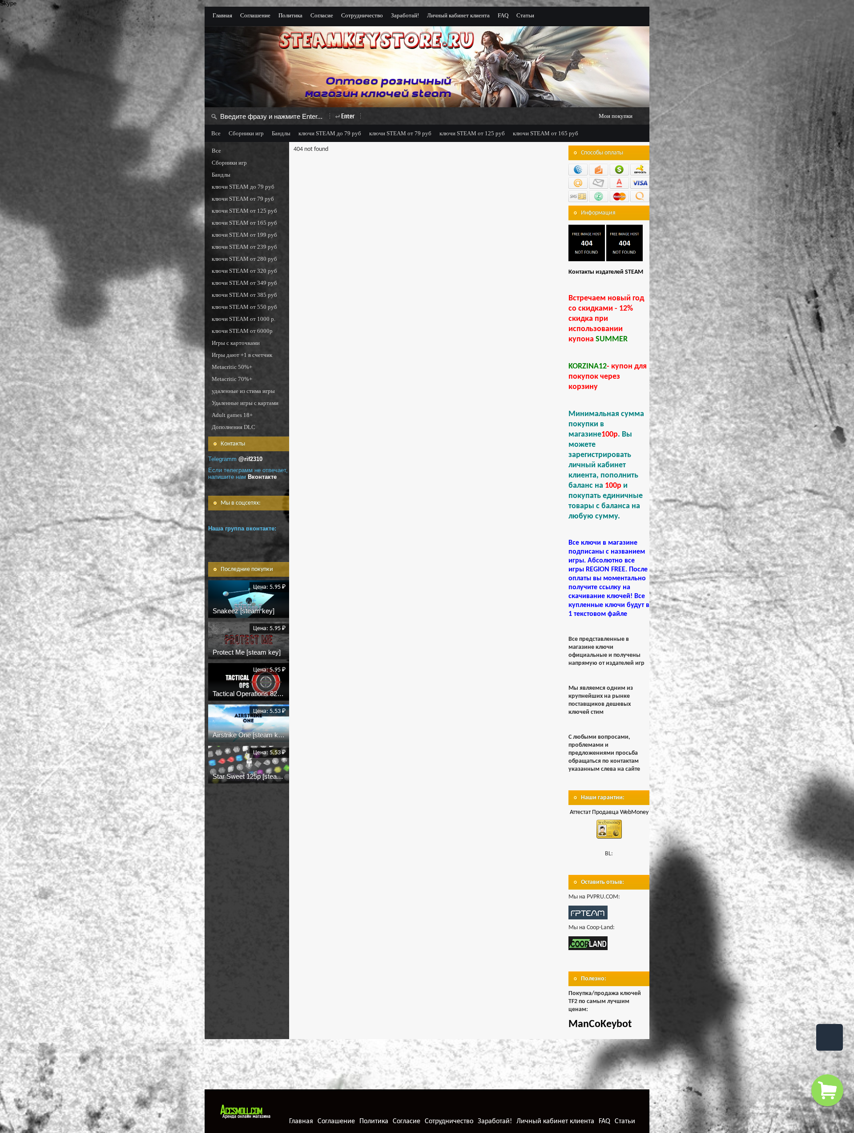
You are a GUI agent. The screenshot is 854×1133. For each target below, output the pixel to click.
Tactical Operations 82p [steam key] (265, 693)
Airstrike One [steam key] (250, 735)
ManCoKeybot (600, 1024)
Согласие (321, 15)
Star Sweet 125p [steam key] (255, 776)
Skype (8, 3)
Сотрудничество (362, 15)
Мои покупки (615, 116)
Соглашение (255, 15)
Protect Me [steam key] (247, 652)
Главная (222, 15)
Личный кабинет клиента (458, 15)
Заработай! (405, 15)
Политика (290, 15)
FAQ (503, 15)
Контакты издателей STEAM (605, 272)
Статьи (525, 15)
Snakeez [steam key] (243, 611)
